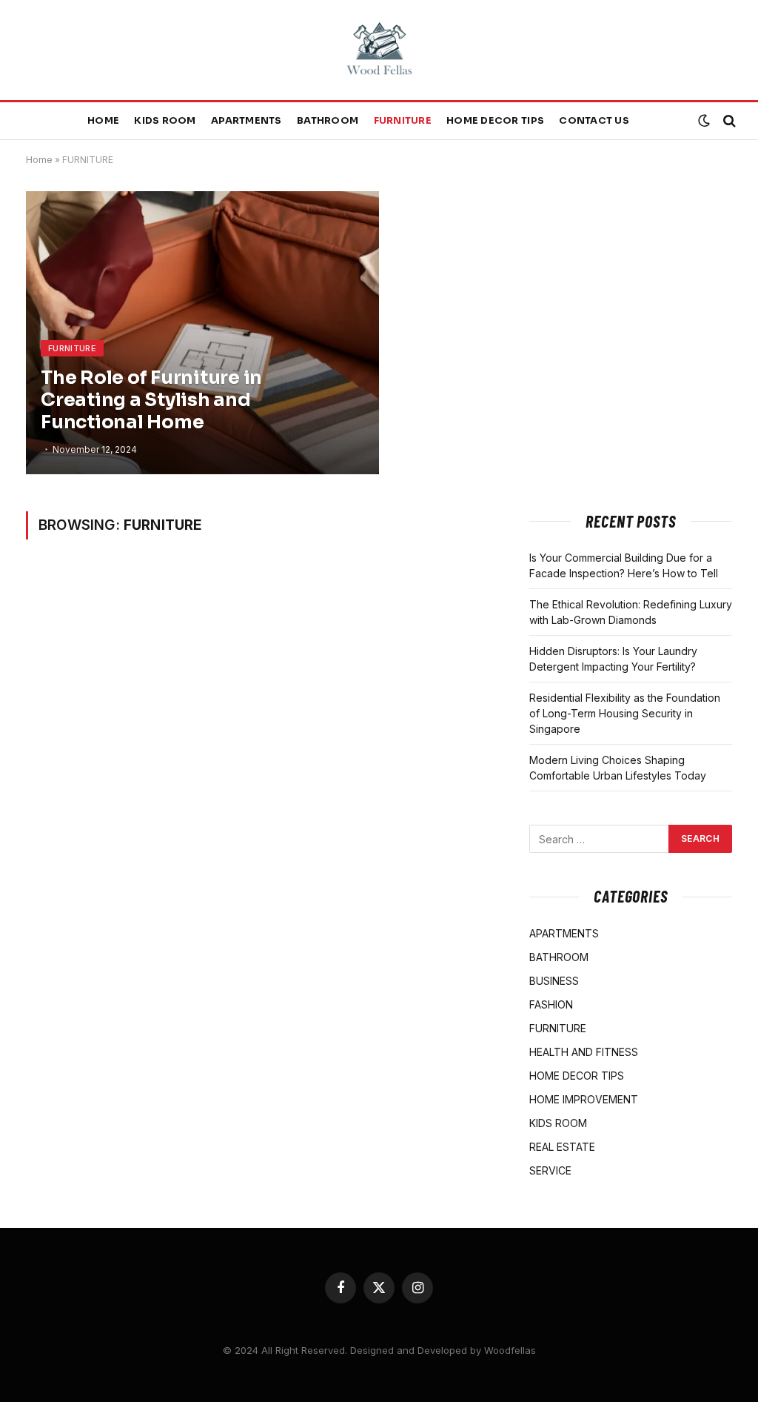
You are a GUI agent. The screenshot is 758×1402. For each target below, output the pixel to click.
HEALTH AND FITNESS (583, 1052)
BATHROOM (327, 121)
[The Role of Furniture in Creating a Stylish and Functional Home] (202, 332)
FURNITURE (403, 121)
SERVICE (550, 1170)
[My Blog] (379, 50)
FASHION (551, 1004)
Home (103, 121)
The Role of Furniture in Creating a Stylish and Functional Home (151, 400)
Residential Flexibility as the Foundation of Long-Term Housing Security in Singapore (624, 713)
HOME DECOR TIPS (495, 121)
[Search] (728, 121)
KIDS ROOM (164, 121)
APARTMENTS (246, 121)
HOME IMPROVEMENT (583, 1099)
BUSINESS (554, 980)
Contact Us (594, 121)
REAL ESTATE (562, 1146)
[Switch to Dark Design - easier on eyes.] (704, 120)
